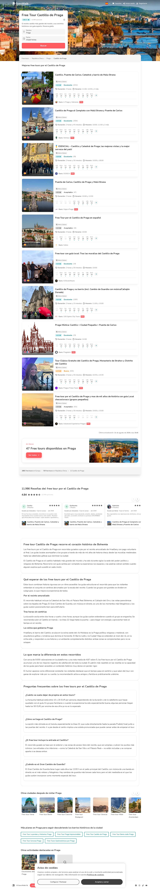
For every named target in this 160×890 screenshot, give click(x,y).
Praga (49, 58)
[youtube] (146, 885)
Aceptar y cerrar (102, 882)
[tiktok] (142, 885)
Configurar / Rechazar (58, 882)
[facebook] (135, 885)
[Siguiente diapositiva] (137, 499)
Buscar (43, 45)
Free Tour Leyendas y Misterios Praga (37, 834)
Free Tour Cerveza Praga (32, 841)
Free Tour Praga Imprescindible (69, 834)
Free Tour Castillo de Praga (96, 834)
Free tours (25, 58)
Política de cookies (95, 875)
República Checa (38, 58)
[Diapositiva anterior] (133, 499)
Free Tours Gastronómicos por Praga (61, 841)
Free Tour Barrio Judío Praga (123, 834)
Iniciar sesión (130, 3)
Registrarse (143, 3)
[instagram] (139, 885)
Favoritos (118, 3)
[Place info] (64, 20)
